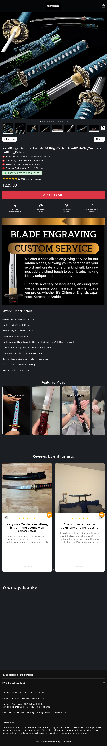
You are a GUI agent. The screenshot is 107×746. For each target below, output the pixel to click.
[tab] (51, 569)
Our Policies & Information (17, 675)
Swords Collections (13, 682)
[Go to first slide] (101, 517)
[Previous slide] (6, 517)
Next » (99, 139)
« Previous (9, 139)
